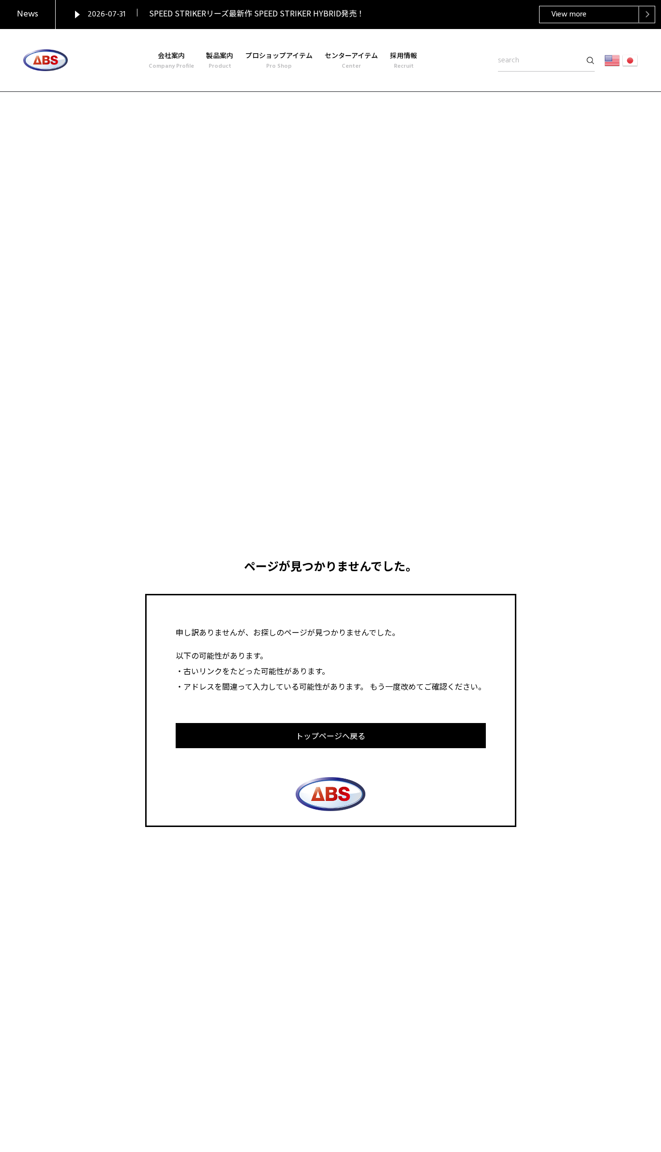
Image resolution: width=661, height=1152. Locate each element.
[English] (612, 60)
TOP (598, 1097)
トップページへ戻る (330, 735)
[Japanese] (630, 60)
